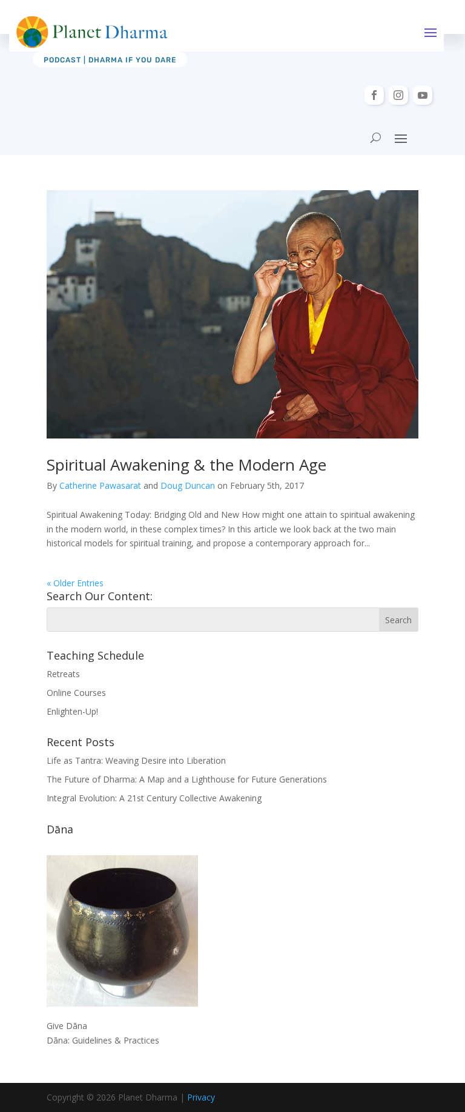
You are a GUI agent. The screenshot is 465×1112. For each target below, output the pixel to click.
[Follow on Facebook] (374, 95)
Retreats (63, 674)
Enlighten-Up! (72, 711)
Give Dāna (67, 1025)
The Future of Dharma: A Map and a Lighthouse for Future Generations (187, 779)
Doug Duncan (187, 485)
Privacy (201, 1097)
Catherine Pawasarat (100, 485)
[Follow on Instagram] (398, 95)
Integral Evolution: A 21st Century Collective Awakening (154, 798)
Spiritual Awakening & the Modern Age (186, 464)
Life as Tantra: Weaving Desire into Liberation (136, 760)
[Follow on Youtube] (422, 95)
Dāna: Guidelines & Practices (103, 1040)
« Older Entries (75, 583)
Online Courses (76, 692)
